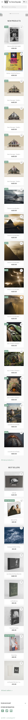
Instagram (11, 711)
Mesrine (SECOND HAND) (14, 46)
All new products (8, 460)
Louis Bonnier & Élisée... (14, 424)
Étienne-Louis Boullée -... (14, 208)
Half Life (14, 493)
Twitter (7, 711)
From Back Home (14, 628)
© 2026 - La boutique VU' (8, 718)
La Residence (14, 601)
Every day (14, 655)
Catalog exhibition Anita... (14, 547)
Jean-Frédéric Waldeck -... (14, 343)
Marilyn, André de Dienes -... (14, 73)
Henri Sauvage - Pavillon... (14, 100)
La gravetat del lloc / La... (14, 682)
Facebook (2, 711)
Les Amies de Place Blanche (14, 574)
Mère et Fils (14, 520)
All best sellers (7, 691)
